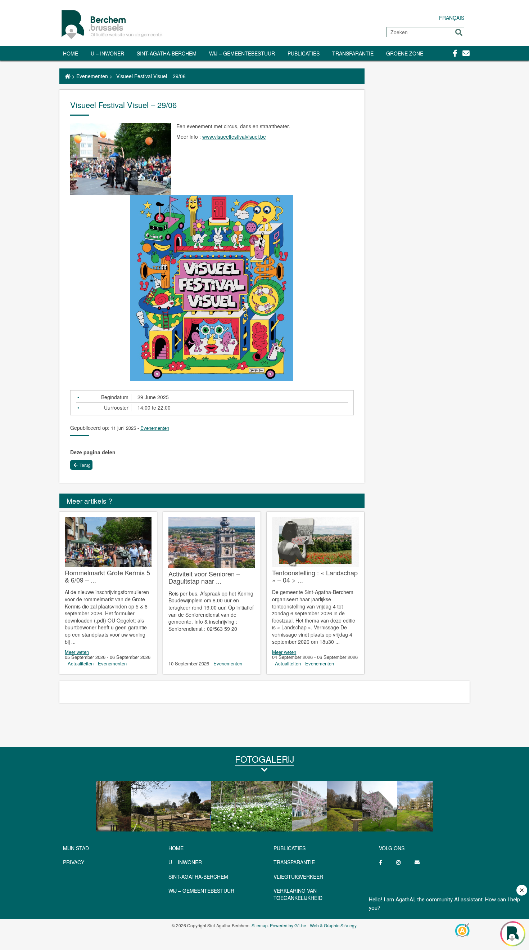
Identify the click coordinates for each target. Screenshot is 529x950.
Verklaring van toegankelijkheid (297, 894)
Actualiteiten (81, 663)
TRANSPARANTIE (353, 53)
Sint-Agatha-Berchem (166, 53)
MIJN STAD (76, 848)
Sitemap (260, 925)
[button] (459, 32)
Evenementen (92, 76)
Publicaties (304, 53)
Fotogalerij (264, 759)
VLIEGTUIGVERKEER (298, 876)
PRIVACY (73, 862)
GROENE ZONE (404, 53)
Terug (85, 465)
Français (451, 17)
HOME (176, 848)
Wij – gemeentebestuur (242, 53)
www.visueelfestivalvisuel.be (234, 136)
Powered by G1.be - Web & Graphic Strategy (313, 925)
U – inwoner (107, 53)
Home (70, 53)
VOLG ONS (391, 848)
